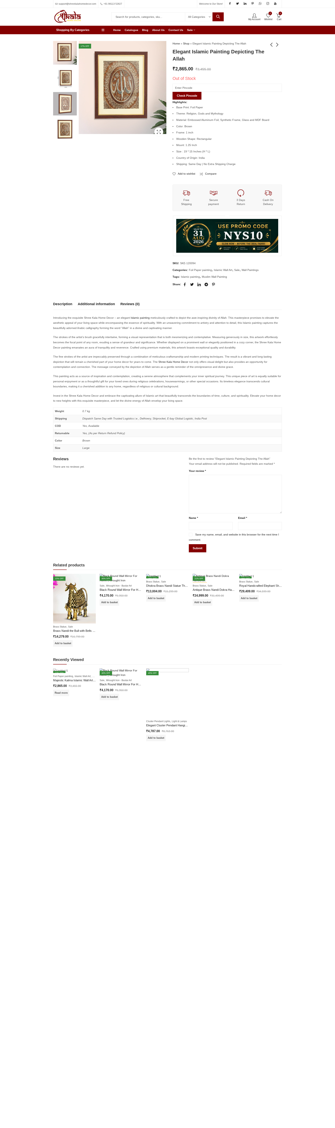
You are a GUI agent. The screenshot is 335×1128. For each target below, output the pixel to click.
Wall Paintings (250, 270)
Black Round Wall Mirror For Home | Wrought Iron (131, 589)
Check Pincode (187, 95)
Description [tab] (62, 304)
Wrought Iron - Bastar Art (119, 585)
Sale (237, 270)
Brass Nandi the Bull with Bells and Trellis (79, 630)
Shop (186, 43)
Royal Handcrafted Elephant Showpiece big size (269, 585)
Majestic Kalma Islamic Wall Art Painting (78, 680)
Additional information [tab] (96, 304)
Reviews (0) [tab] (130, 304)
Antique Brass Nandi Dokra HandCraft (217, 589)
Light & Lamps (179, 721)
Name (193, 517)
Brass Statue (59, 626)
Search (218, 16)
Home (176, 43)
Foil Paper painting (200, 270)
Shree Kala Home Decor (173, 361)
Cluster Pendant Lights (158, 721)
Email (242, 517)
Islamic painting (190, 276)
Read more (61, 692)
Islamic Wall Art (223, 270)
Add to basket (63, 643)
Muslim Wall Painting (214, 276)
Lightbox (158, 131)
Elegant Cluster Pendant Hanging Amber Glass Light (179, 725)
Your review (197, 470)
